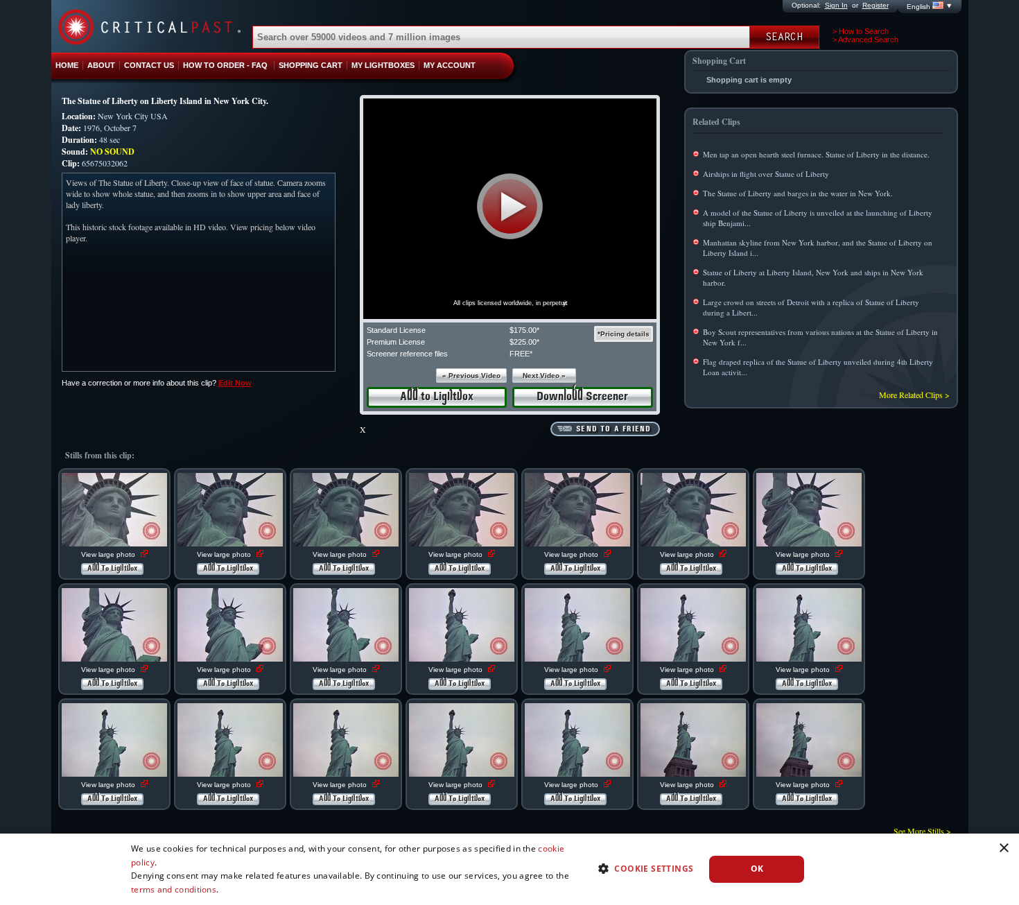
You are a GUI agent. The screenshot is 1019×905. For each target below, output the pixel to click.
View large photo (109, 554)
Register (875, 5)
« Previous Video (471, 375)
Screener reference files (407, 354)
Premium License (396, 342)
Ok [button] (757, 868)
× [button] (1003, 848)
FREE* (520, 354)
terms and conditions (173, 889)
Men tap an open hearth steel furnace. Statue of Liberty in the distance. (816, 154)
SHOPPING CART (311, 65)
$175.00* (524, 330)
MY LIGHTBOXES (383, 65)
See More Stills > (922, 830)
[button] (510, 206)
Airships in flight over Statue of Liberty (766, 174)
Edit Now (235, 383)
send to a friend (613, 429)
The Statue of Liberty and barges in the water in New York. (798, 193)
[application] (509, 208)
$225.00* (524, 342)
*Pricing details (624, 334)
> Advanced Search (865, 39)
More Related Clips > (914, 394)
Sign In (836, 5)
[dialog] (509, 869)
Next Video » (544, 375)
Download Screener (582, 397)
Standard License (396, 330)
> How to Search (861, 31)
